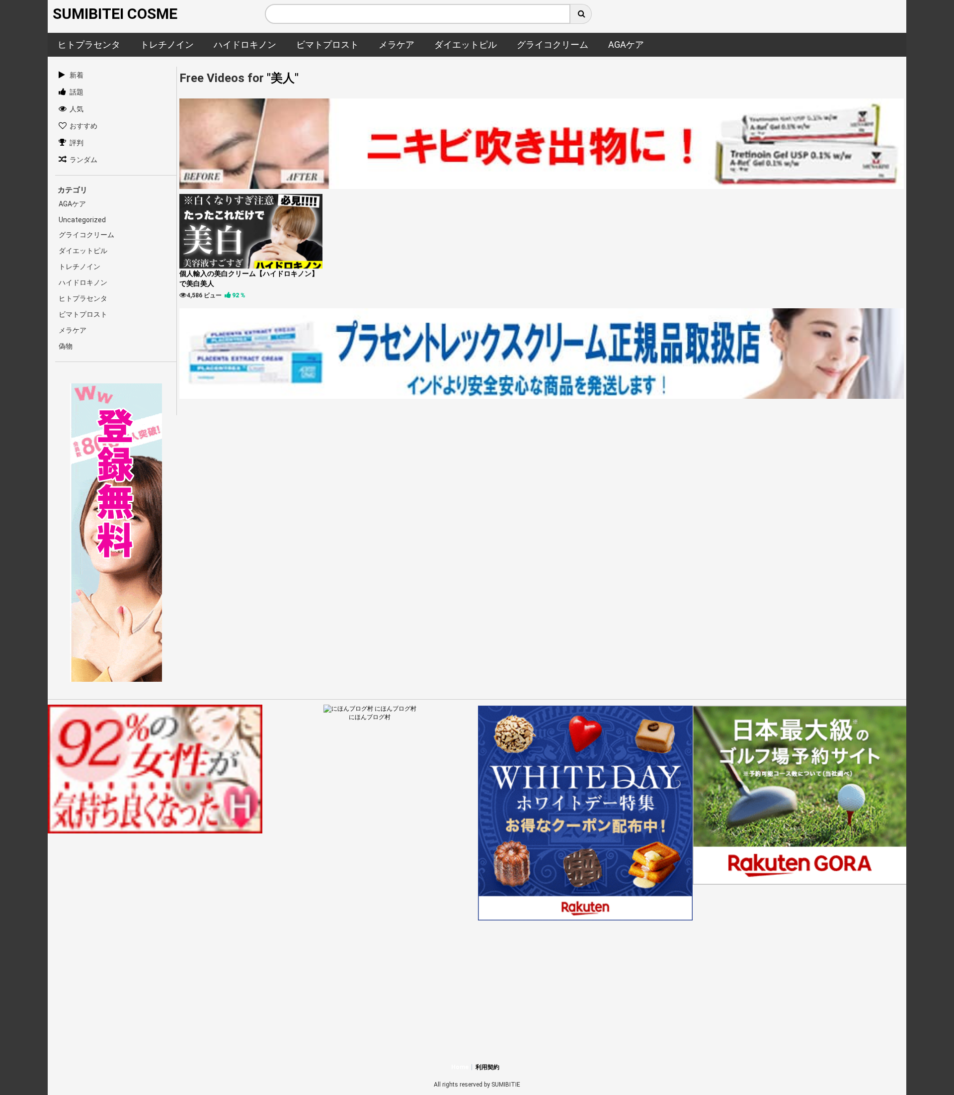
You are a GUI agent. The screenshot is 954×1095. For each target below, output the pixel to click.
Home (460, 1067)
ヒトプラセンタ (83, 298)
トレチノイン (79, 267)
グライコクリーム (86, 235)
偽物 (66, 346)
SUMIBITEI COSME (115, 13)
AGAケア (72, 204)
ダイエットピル (83, 251)
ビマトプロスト (83, 314)
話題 (76, 92)
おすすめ (83, 126)
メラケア (72, 330)
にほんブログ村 (370, 717)
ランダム (83, 160)
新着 (76, 75)
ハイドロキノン (83, 282)
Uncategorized (82, 220)
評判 (76, 143)
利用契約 (487, 1067)
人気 (76, 109)
